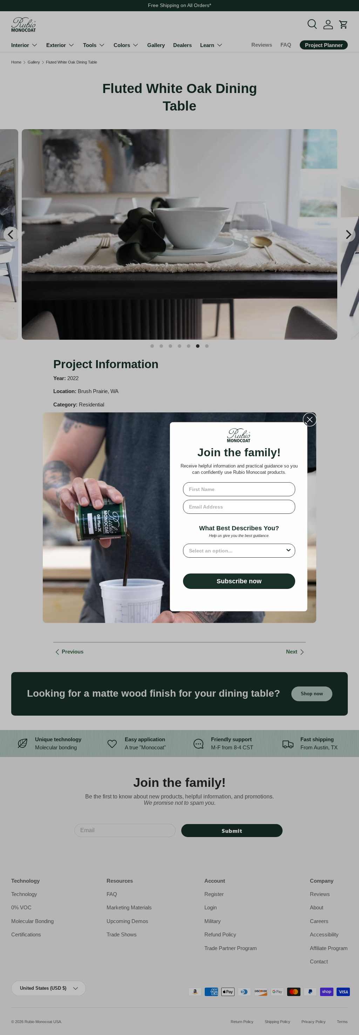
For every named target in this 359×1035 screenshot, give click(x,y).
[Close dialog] (310, 419)
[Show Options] (288, 550)
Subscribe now (239, 581)
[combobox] (237, 550)
